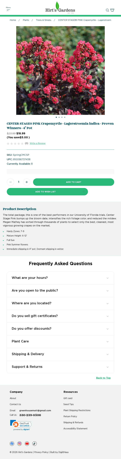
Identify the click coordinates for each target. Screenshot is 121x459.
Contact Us (15, 404)
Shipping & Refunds (73, 423)
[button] (47, 191)
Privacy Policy (41, 452)
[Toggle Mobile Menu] (8, 10)
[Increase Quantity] (26, 182)
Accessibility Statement (75, 429)
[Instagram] (19, 443)
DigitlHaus (63, 452)
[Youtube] (27, 443)
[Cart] (112, 10)
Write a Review (37, 143)
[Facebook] (12, 443)
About (13, 398)
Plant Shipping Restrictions (76, 410)
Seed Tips (68, 404)
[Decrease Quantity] (10, 182)
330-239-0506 (30, 415)
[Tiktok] (34, 443)
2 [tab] (59, 117)
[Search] (107, 10)
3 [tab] (61, 117)
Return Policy (70, 416)
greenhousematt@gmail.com (35, 411)
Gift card (67, 398)
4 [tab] (64, 117)
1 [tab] (56, 117)
